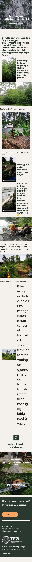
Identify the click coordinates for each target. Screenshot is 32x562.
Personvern (6, 554)
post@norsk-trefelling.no (11, 529)
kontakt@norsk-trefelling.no (17, 23)
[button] (26, 3)
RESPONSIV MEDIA (19, 549)
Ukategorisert (16, 12)
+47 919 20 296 (7, 526)
